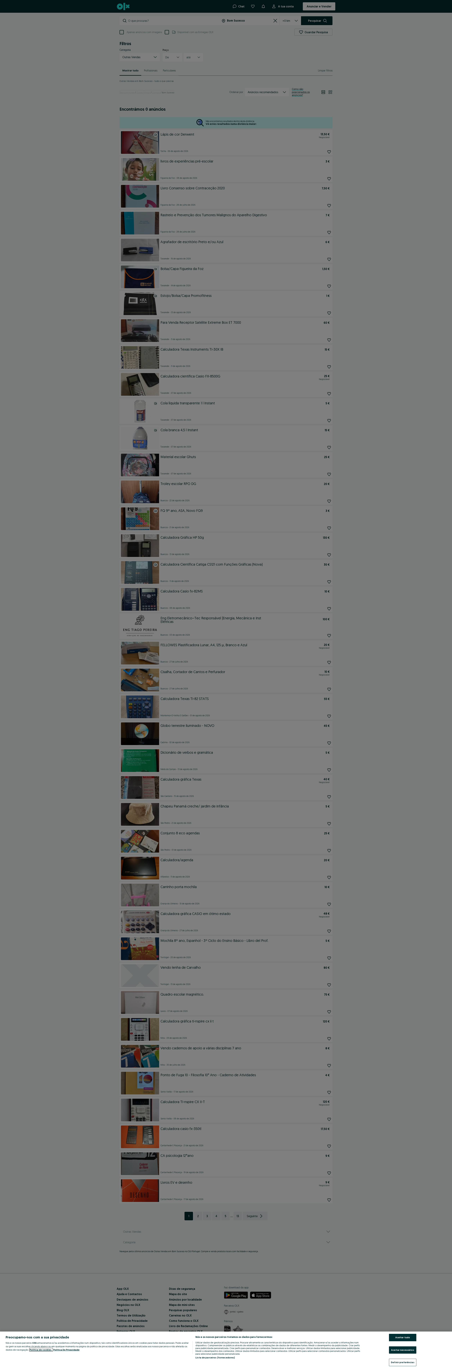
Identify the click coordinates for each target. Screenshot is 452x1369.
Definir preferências (402, 1362)
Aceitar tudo (402, 1337)
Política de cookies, (41, 1349)
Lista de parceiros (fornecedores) (215, 1357)
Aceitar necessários (402, 1349)
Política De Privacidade (66, 1349)
